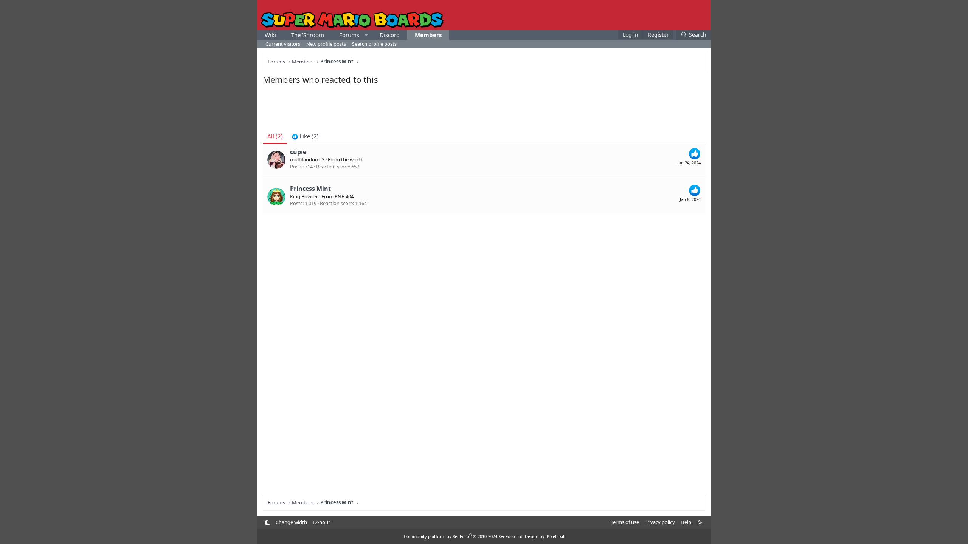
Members (428, 35)
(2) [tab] (275, 136)
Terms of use (625, 522)
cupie (298, 152)
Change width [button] (291, 522)
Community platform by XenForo (464, 536)
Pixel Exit (556, 536)
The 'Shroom (307, 35)
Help (686, 522)
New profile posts (326, 43)
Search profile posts (374, 43)
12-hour (321, 522)
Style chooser (267, 523)
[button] (366, 35)
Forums (349, 35)
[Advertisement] (484, 106)
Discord (390, 35)
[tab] (305, 136)
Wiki (270, 35)
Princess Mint (310, 188)
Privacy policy (659, 522)
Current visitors (282, 43)
